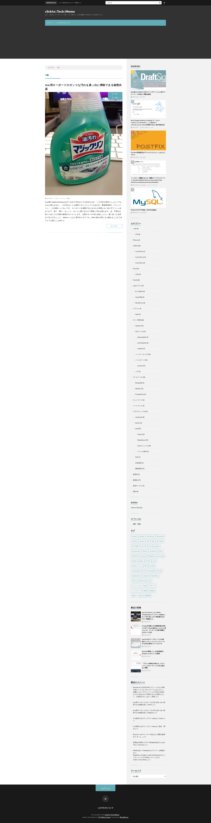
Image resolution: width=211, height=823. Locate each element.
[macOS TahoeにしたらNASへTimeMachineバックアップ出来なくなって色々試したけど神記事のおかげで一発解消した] (136, 616)
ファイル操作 (142, 451)
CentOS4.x (139, 251)
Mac (116, 94)
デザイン (152, 586)
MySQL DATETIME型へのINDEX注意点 (143, 210)
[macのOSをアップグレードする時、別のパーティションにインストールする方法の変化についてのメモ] (136, 643)
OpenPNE (138, 297)
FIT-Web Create (104, 817)
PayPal (135, 280)
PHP (136, 457)
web (134, 228)
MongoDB (138, 383)
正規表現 (138, 463)
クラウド (136, 308)
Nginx (141, 561)
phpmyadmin (141, 337)
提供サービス (137, 486)
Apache (138, 326)
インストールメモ (151, 185)
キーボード (62, 198)
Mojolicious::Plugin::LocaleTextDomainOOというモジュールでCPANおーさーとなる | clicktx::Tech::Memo (149, 757)
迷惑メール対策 (137, 596)
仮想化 (135, 474)
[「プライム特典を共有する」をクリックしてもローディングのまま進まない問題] (136, 667)
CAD (143, 96)
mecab (143, 556)
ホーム (49, 23)
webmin (140, 348)
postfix (144, 157)
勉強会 (135, 480)
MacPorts (135, 556)
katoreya (141, 745)
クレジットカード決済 (139, 586)
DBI (153, 541)
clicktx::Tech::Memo (60, 11)
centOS (134, 541)
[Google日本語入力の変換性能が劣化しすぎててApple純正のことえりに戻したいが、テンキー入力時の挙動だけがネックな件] (136, 630)
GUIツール (139, 331)
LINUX (135, 246)
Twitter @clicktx (136, 507)
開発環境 (138, 468)
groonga (156, 546)
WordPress (139, 303)
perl (143, 127)
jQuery (137, 423)
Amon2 (139, 434)
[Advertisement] (105, 42)
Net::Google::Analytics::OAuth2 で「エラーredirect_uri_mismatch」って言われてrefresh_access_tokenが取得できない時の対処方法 (148, 123)
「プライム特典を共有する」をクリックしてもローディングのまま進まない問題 (153, 666)
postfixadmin (141, 343)
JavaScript (138, 417)
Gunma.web (136, 551)
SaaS (137, 314)
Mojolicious (141, 440)
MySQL (144, 212)
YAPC (134, 581)
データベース (137, 377)
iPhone (135, 240)
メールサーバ (140, 360)
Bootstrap (150, 536)
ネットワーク (137, 400)
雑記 (116, 98)
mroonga (161, 556)
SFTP (145, 571)
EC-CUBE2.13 (136, 546)
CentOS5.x (139, 257)
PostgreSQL (139, 394)
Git (150, 546)
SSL (160, 571)
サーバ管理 (137, 320)
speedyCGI (153, 571)
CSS (136, 234)
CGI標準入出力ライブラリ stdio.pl (145, 718)
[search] (160, 2)
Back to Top (105, 788)
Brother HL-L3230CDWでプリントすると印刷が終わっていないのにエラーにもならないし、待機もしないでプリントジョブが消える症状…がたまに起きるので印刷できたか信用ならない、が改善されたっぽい (149, 692)
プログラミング (138, 411)
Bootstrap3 (160, 536)
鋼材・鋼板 (137, 524)
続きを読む (114, 226)
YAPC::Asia (142, 581)
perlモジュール (149, 127)
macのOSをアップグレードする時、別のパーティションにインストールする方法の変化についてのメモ (153, 641)
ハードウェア (137, 406)
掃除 (68, 198)
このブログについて (63, 23)
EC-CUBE (138, 291)
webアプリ (137, 286)
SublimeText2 (136, 576)
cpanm (142, 541)
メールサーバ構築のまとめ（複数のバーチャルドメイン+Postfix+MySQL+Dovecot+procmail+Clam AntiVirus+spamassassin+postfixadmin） (148, 180)
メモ (136, 371)
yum (149, 581)
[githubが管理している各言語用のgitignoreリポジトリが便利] (136, 655)
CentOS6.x (139, 263)
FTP (145, 546)
